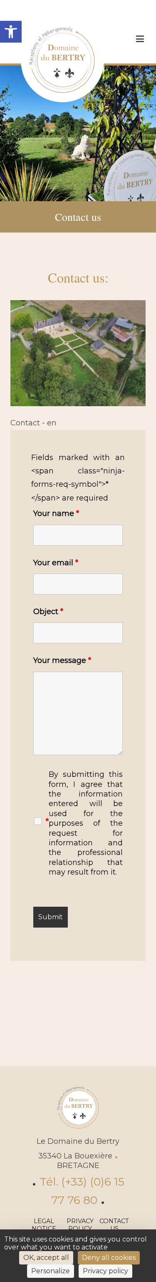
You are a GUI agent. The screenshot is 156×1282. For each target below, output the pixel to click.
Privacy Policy (80, 1225)
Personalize (50, 1271)
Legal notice (44, 1225)
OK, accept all (46, 1258)
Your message (62, 660)
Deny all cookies (109, 1258)
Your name (56, 513)
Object (48, 611)
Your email (55, 563)
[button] (11, 32)
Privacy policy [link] (105, 1271)
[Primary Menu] (140, 39)
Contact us (114, 1225)
